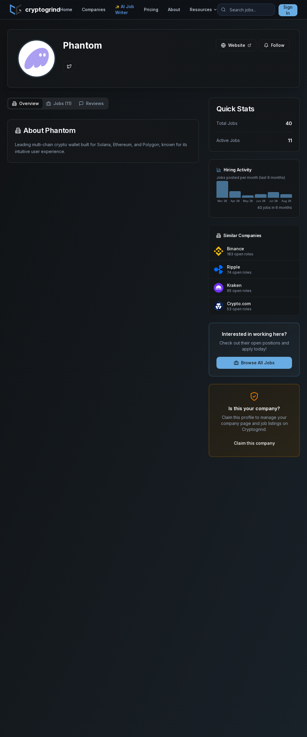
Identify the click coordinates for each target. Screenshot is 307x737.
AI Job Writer (124, 9)
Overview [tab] (29, 103)
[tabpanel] (103, 141)
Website (236, 45)
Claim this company (254, 443)
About (174, 9)
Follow (278, 45)
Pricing (151, 9)
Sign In (288, 10)
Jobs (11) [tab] (62, 103)
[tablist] (58, 104)
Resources (201, 9)
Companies (94, 9)
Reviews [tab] (95, 103)
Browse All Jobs (258, 362)
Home (66, 9)
